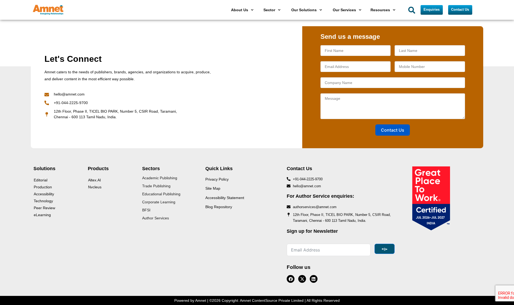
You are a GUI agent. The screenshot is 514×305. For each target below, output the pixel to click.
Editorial (40, 180)
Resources (380, 10)
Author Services (155, 218)
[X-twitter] (302, 279)
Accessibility (44, 194)
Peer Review (44, 208)
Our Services (344, 10)
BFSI (146, 210)
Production (43, 187)
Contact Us (392, 130)
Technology (43, 201)
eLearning (42, 215)
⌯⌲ (384, 248)
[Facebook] (290, 279)
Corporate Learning (158, 202)
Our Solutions (304, 10)
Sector (269, 10)
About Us (239, 10)
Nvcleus (94, 187)
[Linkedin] (314, 279)
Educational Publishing (161, 194)
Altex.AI (94, 180)
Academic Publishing (159, 178)
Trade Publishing (156, 186)
